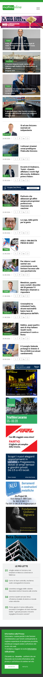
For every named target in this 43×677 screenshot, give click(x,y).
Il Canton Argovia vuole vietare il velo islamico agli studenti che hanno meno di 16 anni (21, 66)
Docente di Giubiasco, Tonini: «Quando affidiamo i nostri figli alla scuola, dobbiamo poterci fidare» (29, 172)
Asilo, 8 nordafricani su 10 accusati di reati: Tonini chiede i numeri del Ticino (20, 45)
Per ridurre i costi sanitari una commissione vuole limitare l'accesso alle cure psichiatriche (29, 266)
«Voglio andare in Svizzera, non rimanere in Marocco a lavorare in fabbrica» (21, 572)
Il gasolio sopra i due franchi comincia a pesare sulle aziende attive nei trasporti (21, 112)
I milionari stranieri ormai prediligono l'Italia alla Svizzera (28, 148)
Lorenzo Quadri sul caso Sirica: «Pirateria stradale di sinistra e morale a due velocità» (22, 599)
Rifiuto (25, 666)
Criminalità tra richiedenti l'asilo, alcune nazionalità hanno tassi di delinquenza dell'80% (29, 308)
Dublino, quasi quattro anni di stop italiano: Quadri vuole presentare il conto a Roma (30, 330)
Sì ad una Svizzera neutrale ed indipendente (28, 127)
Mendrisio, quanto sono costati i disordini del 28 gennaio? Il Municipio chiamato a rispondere (30, 287)
